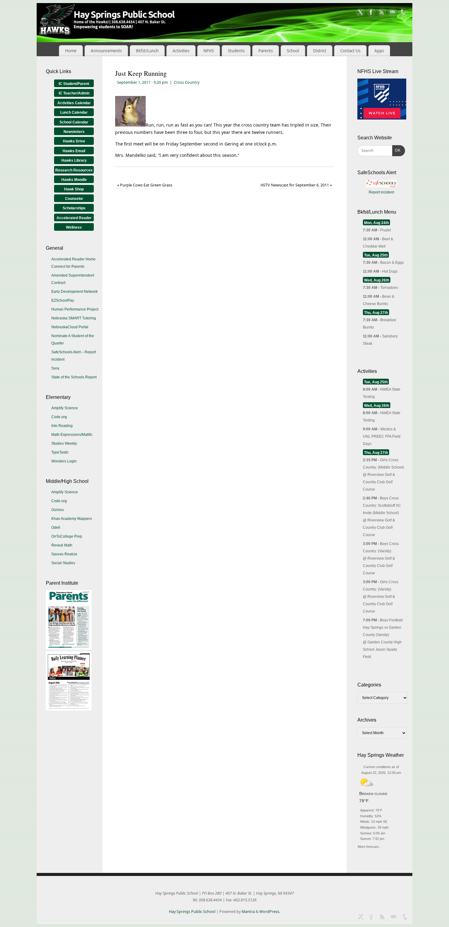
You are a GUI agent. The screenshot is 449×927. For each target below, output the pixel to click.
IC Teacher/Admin (74, 93)
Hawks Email (74, 151)
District (319, 50)
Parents (265, 50)
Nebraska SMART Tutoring (73, 318)
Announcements (106, 50)
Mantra (248, 911)
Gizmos (57, 510)
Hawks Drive (74, 141)
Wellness (74, 227)
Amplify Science (64, 408)
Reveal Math (61, 545)
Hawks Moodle (74, 180)
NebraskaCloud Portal (69, 327)
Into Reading (62, 426)
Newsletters (74, 132)
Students (236, 50)
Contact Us (350, 50)
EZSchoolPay (62, 300)
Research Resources (74, 170)
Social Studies (63, 563)
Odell (55, 527)
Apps (379, 50)
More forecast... (369, 846)
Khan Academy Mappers (71, 519)
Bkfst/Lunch (147, 50)
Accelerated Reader (74, 218)
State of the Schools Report (74, 377)
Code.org (59, 417)
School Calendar (74, 122)
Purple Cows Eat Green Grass (144, 185)
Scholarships (74, 208)
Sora (55, 368)
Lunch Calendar (74, 112)
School (293, 50)
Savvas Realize (64, 554)
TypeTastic (60, 452)
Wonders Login (64, 461)
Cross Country (186, 82)
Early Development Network (74, 291)
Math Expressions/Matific (72, 434)
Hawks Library (74, 160)
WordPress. (269, 911)
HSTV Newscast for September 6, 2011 (296, 185)
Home (71, 50)
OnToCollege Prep (66, 536)
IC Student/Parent (74, 84)
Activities (181, 50)
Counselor (74, 199)
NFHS (208, 50)
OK (396, 150)
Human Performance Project (74, 309)
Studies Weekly (64, 443)
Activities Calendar (74, 103)
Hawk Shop (74, 189)
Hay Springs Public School (192, 911)
